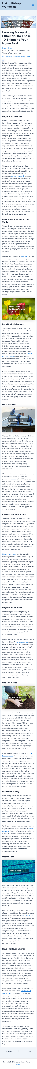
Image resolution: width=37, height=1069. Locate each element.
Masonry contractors (9, 554)
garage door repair (17, 176)
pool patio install (26, 916)
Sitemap (18, 1064)
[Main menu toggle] (33, 5)
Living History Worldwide (11, 5)
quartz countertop (21, 642)
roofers (13, 479)
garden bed (24, 256)
